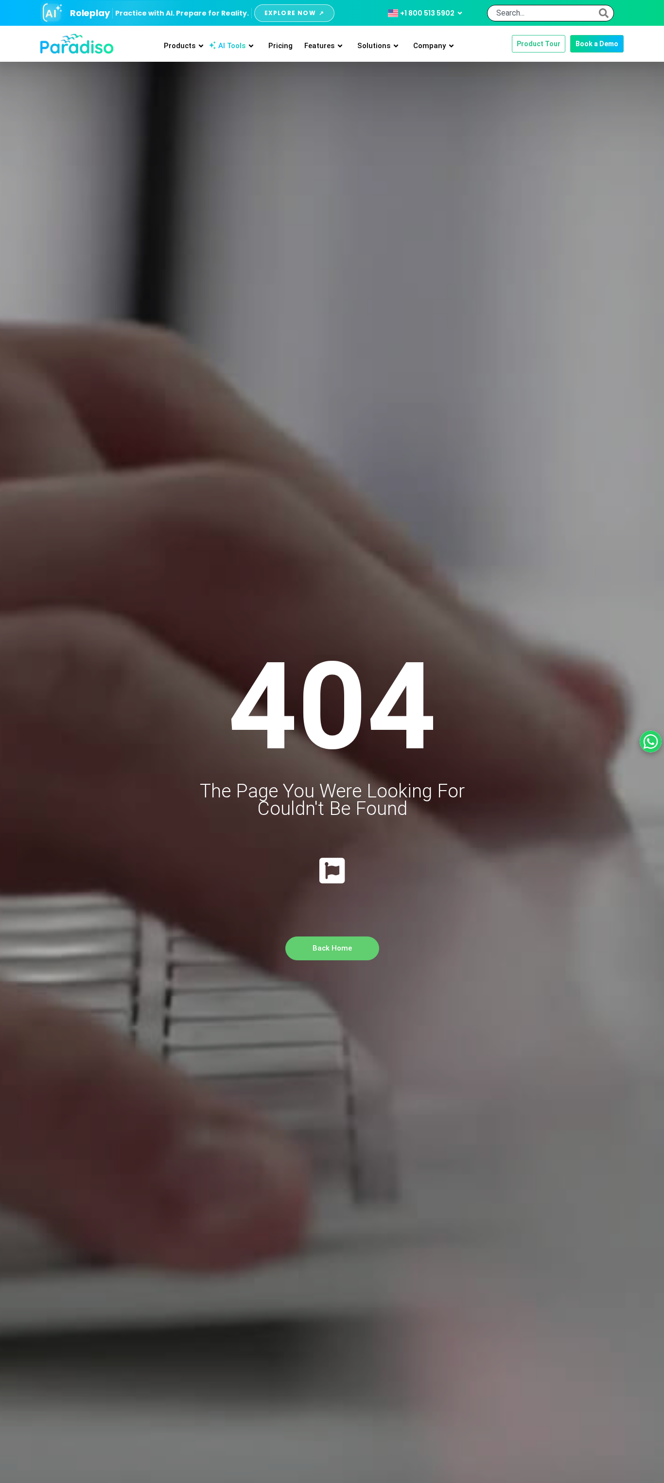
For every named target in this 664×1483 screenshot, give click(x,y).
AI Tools (231, 45)
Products (179, 45)
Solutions (373, 45)
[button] (597, 44)
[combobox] (545, 13)
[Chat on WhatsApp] (651, 742)
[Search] (604, 13)
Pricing (280, 45)
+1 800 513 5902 (427, 13)
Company (429, 45)
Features (319, 45)
